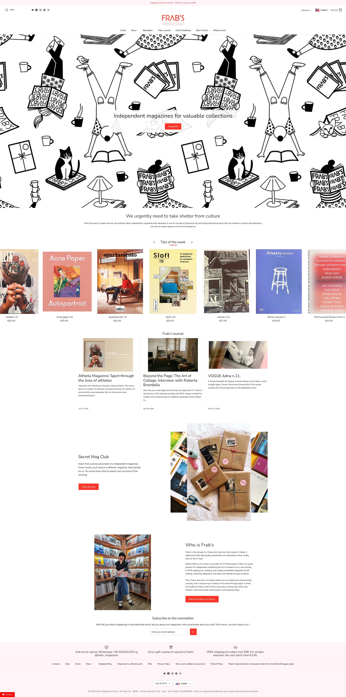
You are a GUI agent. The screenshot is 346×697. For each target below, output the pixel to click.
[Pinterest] (44, 10)
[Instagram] (40, 10)
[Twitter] (33, 10)
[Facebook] (37, 10)
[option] (173, 121)
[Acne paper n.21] (67, 281)
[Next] (340, 121)
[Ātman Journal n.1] (278, 281)
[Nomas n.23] (226, 281)
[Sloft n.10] (173, 281)
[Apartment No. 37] (120, 281)
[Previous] (5, 121)
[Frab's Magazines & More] (173, 19)
